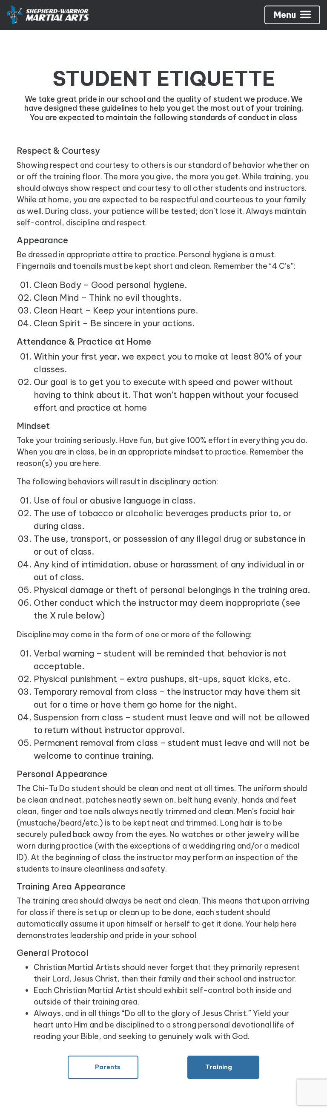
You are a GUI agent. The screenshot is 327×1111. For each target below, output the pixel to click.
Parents (107, 1067)
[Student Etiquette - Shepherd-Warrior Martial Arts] (48, 14)
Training (219, 1067)
